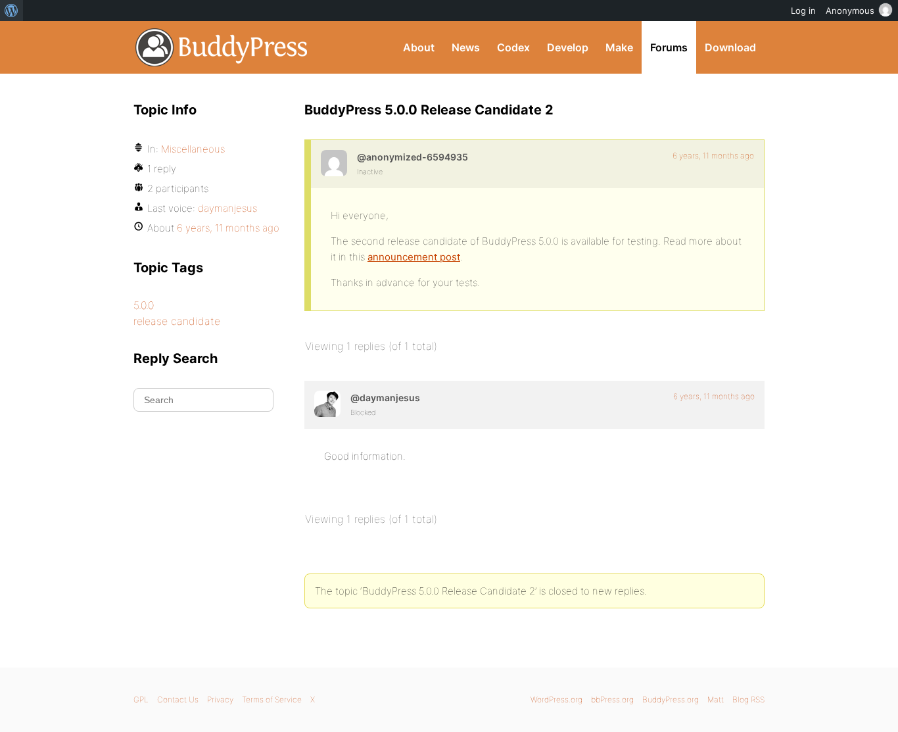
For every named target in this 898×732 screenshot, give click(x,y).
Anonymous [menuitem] (850, 10)
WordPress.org (556, 699)
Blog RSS (748, 699)
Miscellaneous (193, 149)
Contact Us (178, 699)
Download (730, 47)
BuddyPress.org (221, 47)
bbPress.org (612, 699)
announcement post (413, 257)
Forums (669, 47)
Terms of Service (272, 699)
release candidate (176, 321)
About (419, 47)
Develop (567, 47)
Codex (513, 47)
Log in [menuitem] (803, 10)
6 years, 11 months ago (713, 155)
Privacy (220, 699)
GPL (141, 699)
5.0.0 (143, 305)
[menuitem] (11, 10)
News (466, 47)
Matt (715, 699)
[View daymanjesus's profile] (327, 404)
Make (619, 47)
